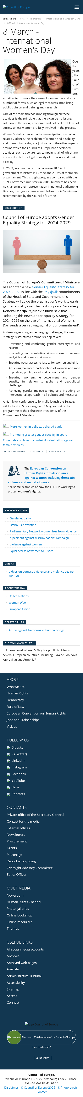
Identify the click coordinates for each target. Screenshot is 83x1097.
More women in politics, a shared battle (36, 426)
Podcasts (18, 794)
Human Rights (17, 693)
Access (12, 996)
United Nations (19, 596)
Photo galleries (18, 908)
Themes (13, 928)
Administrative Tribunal (24, 976)
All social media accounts (25, 949)
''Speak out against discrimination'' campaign (39, 538)
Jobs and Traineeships (23, 720)
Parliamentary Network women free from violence (43, 531)
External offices (18, 828)
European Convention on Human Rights (36, 713)
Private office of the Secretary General (35, 814)
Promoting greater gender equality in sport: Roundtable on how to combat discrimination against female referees (38, 440)
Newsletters (16, 834)
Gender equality (20, 518)
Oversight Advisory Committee (30, 868)
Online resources (19, 922)
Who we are (16, 686)
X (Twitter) (19, 754)
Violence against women (26, 544)
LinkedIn (18, 760)
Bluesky (17, 747)
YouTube (18, 780)
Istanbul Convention (23, 525)
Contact (41, 1092)
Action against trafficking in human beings (36, 630)
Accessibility (16, 982)
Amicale (13, 969)
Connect (13, 1002)
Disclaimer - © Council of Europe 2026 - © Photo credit (41, 1087)
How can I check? (41, 1047)
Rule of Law (15, 706)
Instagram (19, 767)
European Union (19, 609)
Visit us (12, 726)
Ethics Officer (17, 874)
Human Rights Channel (24, 902)
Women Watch (18, 602)
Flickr (15, 787)
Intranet (44, 1058)
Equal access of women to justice (31, 551)
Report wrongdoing (21, 861)
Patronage (14, 854)
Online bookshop (19, 915)
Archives (13, 956)
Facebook (18, 774)
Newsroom (15, 895)
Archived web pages (22, 962)
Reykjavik (51, 292)
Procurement (17, 841)
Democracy (15, 700)
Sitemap (13, 989)
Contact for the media (23, 821)
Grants (12, 848)
